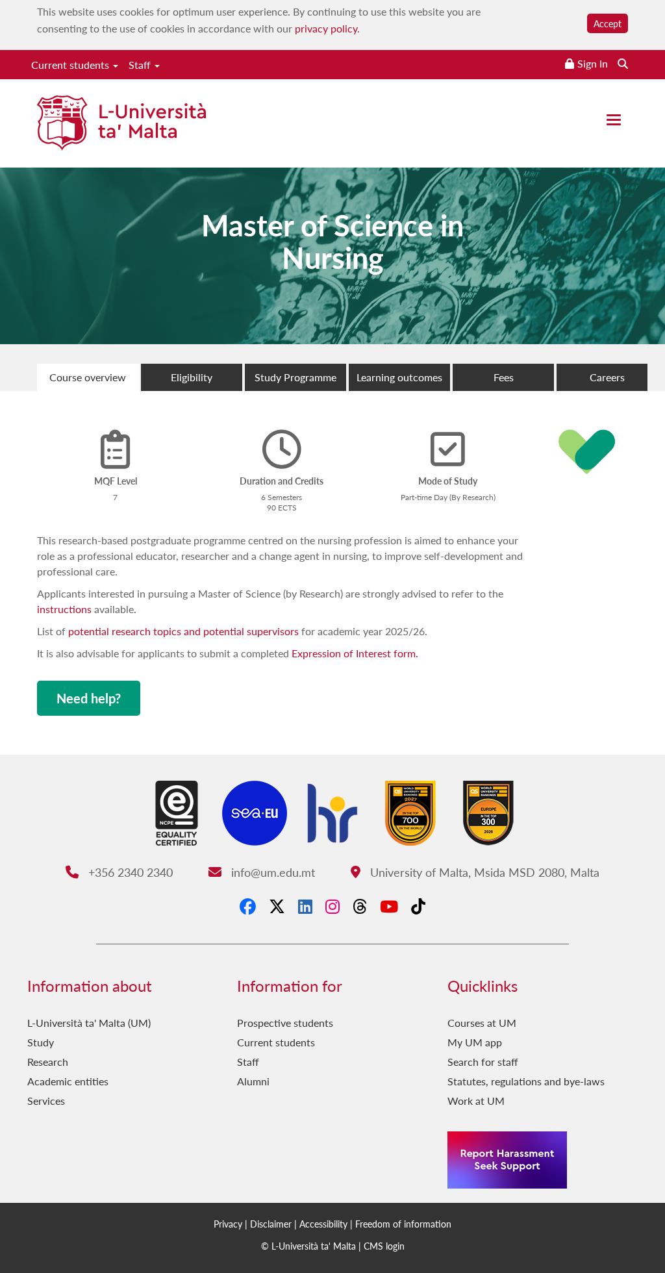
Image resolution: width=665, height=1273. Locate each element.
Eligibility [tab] (191, 377)
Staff (141, 64)
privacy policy (326, 28)
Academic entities (67, 1081)
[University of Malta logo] (121, 124)
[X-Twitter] (277, 906)
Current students (71, 64)
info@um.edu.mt (271, 872)
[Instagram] (332, 906)
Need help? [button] (88, 698)
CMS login (384, 1245)
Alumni (253, 1081)
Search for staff (482, 1061)
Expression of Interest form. (355, 653)
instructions (64, 608)
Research (47, 1061)
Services (46, 1100)
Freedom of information (403, 1223)
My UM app (474, 1042)
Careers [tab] (607, 377)
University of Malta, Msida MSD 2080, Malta (482, 872)
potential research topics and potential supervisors (184, 631)
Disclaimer (271, 1223)
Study (40, 1042)
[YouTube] (389, 906)
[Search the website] (623, 63)
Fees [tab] (504, 377)
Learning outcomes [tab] (399, 377)
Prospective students (285, 1022)
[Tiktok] (418, 906)
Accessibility (323, 1223)
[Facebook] (248, 906)
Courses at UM (481, 1022)
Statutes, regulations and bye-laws (526, 1081)
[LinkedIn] (305, 906)
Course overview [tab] (87, 377)
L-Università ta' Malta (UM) (89, 1022)
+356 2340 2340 (128, 872)
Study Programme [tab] (295, 377)
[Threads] (360, 906)
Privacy (228, 1223)
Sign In (592, 63)
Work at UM (476, 1100)
